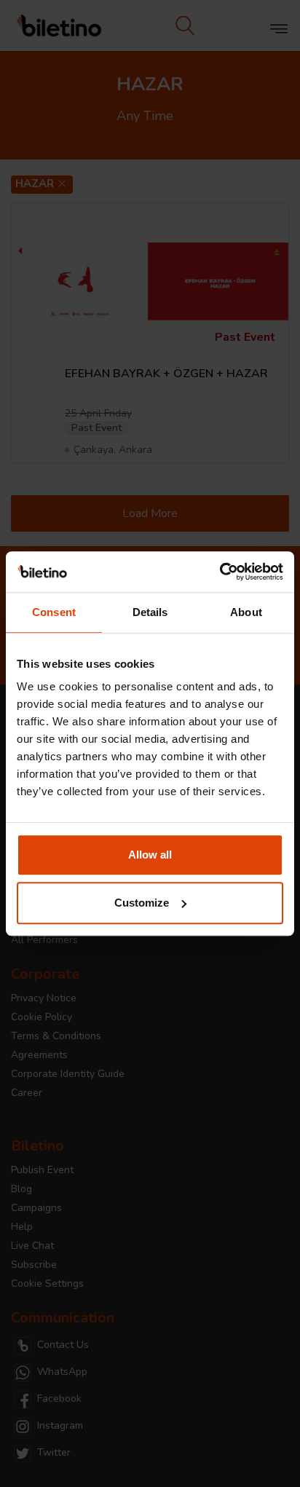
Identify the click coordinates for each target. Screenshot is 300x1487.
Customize (141, 902)
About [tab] (246, 612)
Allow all (150, 854)
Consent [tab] (54, 612)
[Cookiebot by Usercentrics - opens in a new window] (219, 571)
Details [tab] (150, 612)
